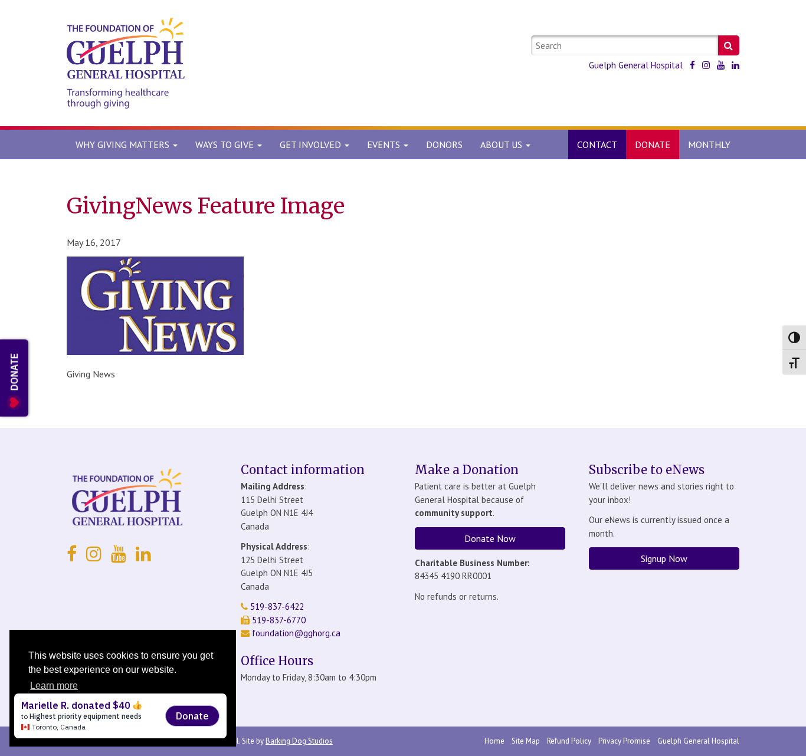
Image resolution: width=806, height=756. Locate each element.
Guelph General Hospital (636, 65)
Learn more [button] (54, 686)
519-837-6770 (278, 620)
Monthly (709, 144)
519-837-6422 (276, 606)
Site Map (526, 741)
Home (494, 741)
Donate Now (490, 538)
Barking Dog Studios (299, 741)
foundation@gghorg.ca (296, 633)
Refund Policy (569, 741)
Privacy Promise (624, 741)
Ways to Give (225, 144)
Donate (652, 144)
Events (384, 144)
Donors (444, 144)
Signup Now (664, 558)
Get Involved (311, 144)
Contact (597, 144)
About (501, 144)
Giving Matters (124, 144)
